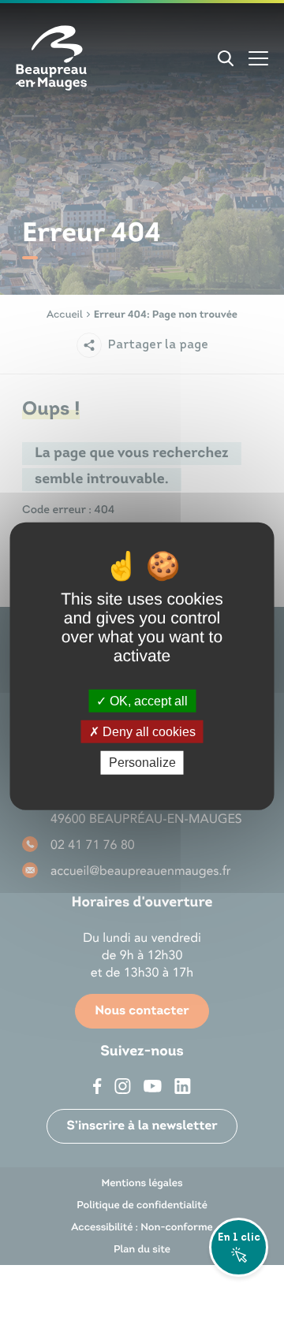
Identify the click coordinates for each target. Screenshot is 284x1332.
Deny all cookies (147, 732)
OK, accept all (147, 701)
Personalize (142, 762)
